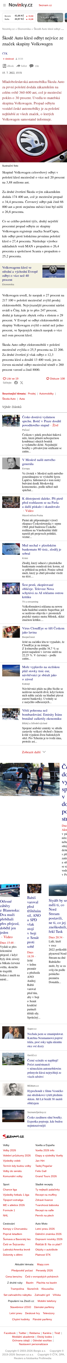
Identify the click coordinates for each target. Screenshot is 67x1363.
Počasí (25, 430)
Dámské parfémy (44, 1307)
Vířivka (57, 1294)
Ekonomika (8, 284)
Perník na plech (44, 1215)
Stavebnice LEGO (20, 1307)
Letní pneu (15, 1313)
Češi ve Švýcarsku (14, 1244)
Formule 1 (9, 1210)
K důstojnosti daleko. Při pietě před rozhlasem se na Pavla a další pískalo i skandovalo (42, 502)
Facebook (10, 1333)
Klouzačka (48, 1288)
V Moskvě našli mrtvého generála (38, 461)
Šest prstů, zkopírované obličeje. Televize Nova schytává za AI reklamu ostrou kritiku (42, 590)
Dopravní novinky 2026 (49, 1239)
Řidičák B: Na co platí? (48, 1244)
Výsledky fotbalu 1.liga (16, 1194)
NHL (5, 1215)
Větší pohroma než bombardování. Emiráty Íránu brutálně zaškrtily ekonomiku (42, 714)
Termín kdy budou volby (17, 1165)
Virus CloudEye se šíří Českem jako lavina (43, 630)
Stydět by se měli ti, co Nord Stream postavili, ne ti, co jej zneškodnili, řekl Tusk (58, 916)
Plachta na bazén (46, 1282)
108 (37, 66)
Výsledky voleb (11, 1160)
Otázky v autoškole (46, 1249)
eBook (10, 66)
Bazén (30, 1282)
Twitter (22, 1333)
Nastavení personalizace (33, 1344)
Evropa (26, 468)
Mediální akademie (23, 1336)
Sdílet (24, 66)
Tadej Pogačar (43, 1165)
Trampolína (17, 1288)
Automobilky (46, 393)
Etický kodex (44, 1336)
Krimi (25, 558)
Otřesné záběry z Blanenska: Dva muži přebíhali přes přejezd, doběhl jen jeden (10, 917)
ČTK (4, 53)
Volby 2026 (9, 1150)
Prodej (32, 393)
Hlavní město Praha (32, 515)
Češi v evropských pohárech (41, 1276)
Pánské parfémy (42, 1319)
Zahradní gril (42, 1294)
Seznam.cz (45, 5)
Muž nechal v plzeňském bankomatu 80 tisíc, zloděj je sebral (41, 549)
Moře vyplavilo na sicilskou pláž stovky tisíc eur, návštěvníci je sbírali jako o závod (41, 673)
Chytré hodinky (21, 1319)
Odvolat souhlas (42, 1340)
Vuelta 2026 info (44, 1150)
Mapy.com (43, 1264)
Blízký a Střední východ (34, 723)
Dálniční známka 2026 (48, 1233)
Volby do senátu (12, 1171)
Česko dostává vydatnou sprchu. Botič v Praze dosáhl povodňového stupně (41, 421)
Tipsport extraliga (13, 1199)
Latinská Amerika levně (16, 1249)
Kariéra (47, 1333)
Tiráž (57, 1333)
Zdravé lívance (44, 1199)
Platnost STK (43, 1254)
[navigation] (4, 5)
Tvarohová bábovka (47, 1205)
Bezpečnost (28, 637)
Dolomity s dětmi (13, 1254)
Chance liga (10, 1189)
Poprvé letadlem (12, 1233)
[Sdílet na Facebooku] (16, 382)
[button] (33, 143)
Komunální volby (13, 1176)
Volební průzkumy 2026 (17, 1155)
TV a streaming (30, 602)
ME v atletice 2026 (14, 1205)
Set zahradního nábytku (18, 1294)
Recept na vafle (44, 1210)
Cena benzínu (14, 1276)
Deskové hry (32, 1313)
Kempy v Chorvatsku (15, 1228)
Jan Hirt (39, 1160)
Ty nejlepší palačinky (47, 1189)
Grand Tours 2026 (46, 1176)
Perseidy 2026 (44, 1270)
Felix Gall (40, 1171)
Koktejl (26, 684)
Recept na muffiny (46, 1194)
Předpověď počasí (22, 1270)
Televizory (49, 1313)
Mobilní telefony (47, 1301)
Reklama (34, 1333)
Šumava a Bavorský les (17, 1239)
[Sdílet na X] (21, 382)
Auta (22, 398)
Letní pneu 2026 (45, 1228)
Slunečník (33, 1288)
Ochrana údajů (21, 1340)
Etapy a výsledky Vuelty (49, 1155)
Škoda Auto (9, 398)
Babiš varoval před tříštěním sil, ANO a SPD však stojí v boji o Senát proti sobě (34, 922)
